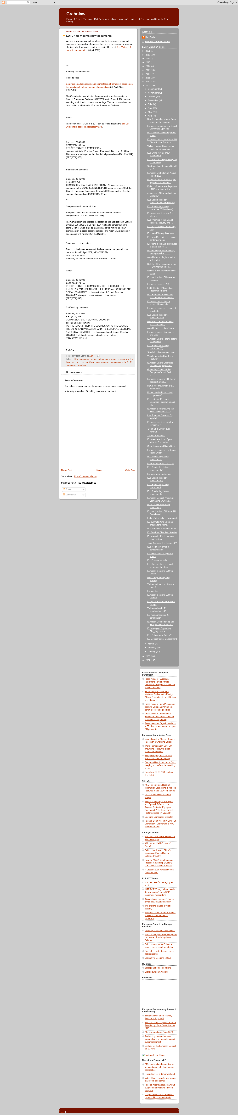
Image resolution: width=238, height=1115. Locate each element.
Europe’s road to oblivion (158, 474)
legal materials (102, 362)
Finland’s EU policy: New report (162, 518)
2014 (148, 66)
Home (99, 470)
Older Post (130, 470)
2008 (148, 656)
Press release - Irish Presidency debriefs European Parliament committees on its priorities (160, 707)
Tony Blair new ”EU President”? (162, 543)
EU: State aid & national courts (161, 529)
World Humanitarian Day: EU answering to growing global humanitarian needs (158, 749)
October (152, 96)
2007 (148, 660)
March (151, 644)
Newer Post (66, 470)
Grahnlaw (75, 13)
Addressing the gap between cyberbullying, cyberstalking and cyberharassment (160, 1039)
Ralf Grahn (150, 37)
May (150, 112)
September (153, 100)
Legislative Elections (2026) (158, 958)
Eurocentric (152, 591)
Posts (68, 489)
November (153, 93)
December (153, 89)
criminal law (123, 359)
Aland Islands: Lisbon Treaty (160, 328)
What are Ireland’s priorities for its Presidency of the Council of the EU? (160, 1025)
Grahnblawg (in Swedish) (156, 972)
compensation (97, 359)
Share (62, 1112)
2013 (148, 70)
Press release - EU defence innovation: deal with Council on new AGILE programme (159, 717)
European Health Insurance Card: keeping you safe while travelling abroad (160, 765)
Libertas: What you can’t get (160, 463)
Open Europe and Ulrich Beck (161, 446)
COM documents (81, 359)
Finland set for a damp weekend (160, 1074)
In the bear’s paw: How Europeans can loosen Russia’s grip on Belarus (161, 937)
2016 (148, 58)
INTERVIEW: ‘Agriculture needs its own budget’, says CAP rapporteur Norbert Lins (160, 892)
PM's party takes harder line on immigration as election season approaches (159, 1067)
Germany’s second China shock (160, 931)
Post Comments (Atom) (85, 476)
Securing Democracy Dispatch (159, 817)
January (152, 651)
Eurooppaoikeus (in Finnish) (158, 968)
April (150, 116)
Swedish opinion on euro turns (161, 352)
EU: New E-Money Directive (160, 233)
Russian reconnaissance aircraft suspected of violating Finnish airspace (160, 1088)
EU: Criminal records (157, 560)
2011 (148, 78)
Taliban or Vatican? (156, 436)
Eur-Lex (74, 362)
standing (82, 365)
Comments (70, 495)
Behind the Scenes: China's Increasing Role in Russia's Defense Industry (158, 853)
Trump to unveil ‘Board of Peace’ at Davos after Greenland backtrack (160, 915)
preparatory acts (118, 362)
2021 (148, 51)
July (150, 104)
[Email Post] (97, 356)
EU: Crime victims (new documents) (89, 35)
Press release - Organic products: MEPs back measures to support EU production (160, 726)
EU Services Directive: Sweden (162, 532)
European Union (86, 362)
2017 (148, 55)
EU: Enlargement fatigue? (159, 635)
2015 (148, 62)
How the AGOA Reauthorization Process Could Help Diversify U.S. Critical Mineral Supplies (159, 863)
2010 (148, 82)
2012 (148, 74)
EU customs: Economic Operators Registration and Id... (161, 402)
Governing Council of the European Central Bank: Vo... (159, 372)
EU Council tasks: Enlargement (162, 639)
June (150, 108)
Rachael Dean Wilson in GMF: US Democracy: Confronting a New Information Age (161, 824)
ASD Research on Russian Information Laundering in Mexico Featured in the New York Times (160, 788)
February (152, 648)
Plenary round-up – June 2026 (159, 1032)
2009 (148, 85)
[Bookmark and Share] (153, 1055)
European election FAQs (158, 284)
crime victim (111, 359)
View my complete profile (157, 41)
